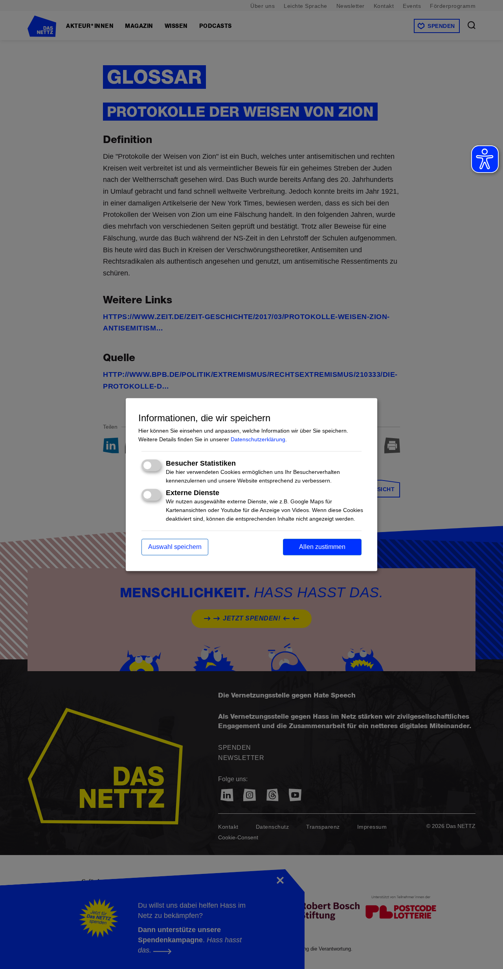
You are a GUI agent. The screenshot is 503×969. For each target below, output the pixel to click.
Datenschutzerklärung (258, 439)
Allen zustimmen (322, 546)
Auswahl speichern (175, 546)
